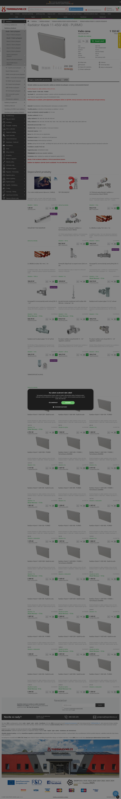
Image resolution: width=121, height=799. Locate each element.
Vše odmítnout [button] (53, 402)
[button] (60, 407)
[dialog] (60, 399)
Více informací (62, 398)
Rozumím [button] (68, 402)
